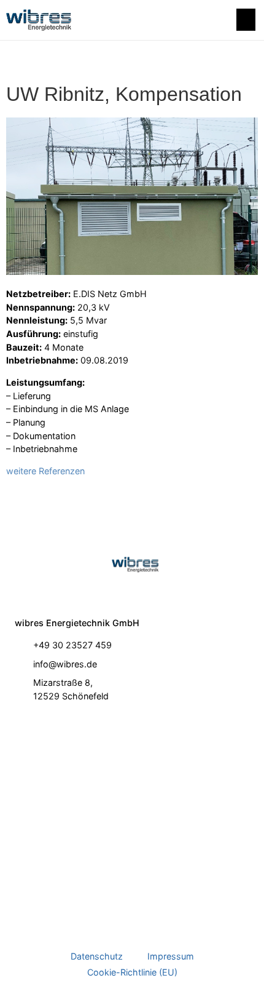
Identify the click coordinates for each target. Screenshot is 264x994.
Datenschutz (97, 956)
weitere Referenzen (45, 471)
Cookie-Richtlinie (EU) (132, 972)
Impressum (170, 956)
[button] (245, 20)
